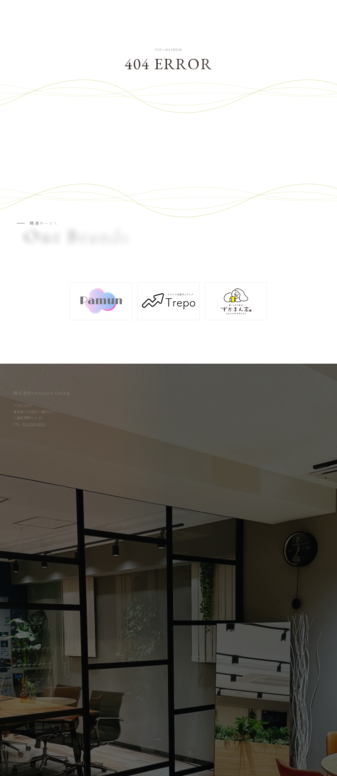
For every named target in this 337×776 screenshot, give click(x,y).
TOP (158, 49)
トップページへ (168, 164)
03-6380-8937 (34, 424)
